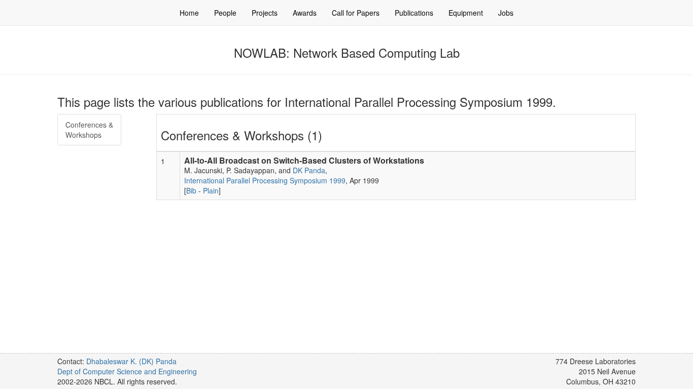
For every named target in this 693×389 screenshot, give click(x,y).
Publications (414, 13)
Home (189, 13)
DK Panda (309, 170)
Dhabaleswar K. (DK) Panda (131, 361)
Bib (191, 190)
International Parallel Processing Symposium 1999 (264, 180)
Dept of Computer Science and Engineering (127, 371)
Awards (305, 13)
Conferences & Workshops (89, 130)
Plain (211, 190)
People (225, 13)
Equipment (465, 13)
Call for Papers (355, 13)
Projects (265, 13)
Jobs (505, 13)
